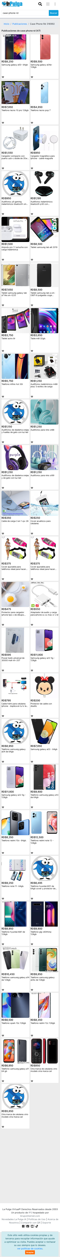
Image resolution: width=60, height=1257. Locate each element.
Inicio (6, 23)
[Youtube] (32, 1226)
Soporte (46, 1222)
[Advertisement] (30, 1165)
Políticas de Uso (36, 1219)
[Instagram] (23, 1226)
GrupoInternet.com (30, 1216)
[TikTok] (37, 1226)
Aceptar (30, 1252)
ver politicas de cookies (29, 1248)
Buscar (53, 13)
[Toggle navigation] (40, 4)
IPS (30, 1212)
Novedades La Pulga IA (14, 1219)
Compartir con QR (30, 1222)
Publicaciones (19, 23)
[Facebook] (28, 1226)
